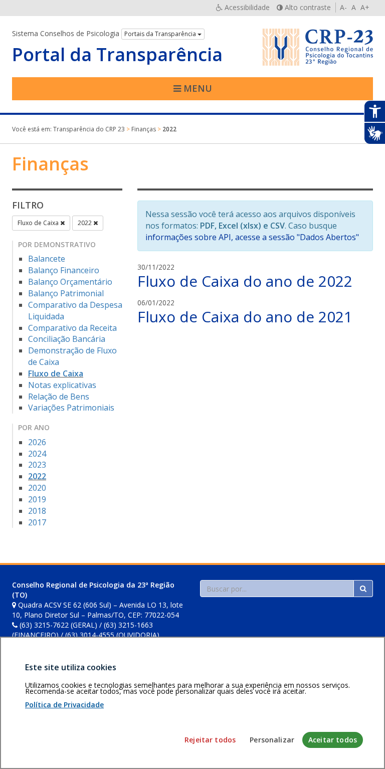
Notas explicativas (62, 385)
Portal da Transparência (117, 55)
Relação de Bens (58, 396)
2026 (37, 442)
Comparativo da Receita (72, 327)
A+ (364, 7)
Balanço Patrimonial (66, 293)
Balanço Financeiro (63, 270)
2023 (37, 464)
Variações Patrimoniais (71, 407)
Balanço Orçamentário (70, 281)
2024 (37, 453)
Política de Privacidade (64, 704)
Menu (196, 88)
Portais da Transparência (161, 34)
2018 (37, 510)
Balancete (46, 258)
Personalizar (272, 739)
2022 (85, 223)
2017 (37, 522)
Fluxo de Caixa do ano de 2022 (244, 281)
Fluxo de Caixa (39, 223)
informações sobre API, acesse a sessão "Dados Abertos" (252, 237)
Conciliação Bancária (66, 338)
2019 (37, 499)
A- (343, 7)
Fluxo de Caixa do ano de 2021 (244, 316)
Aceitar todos (332, 739)
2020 (37, 487)
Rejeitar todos (210, 739)
